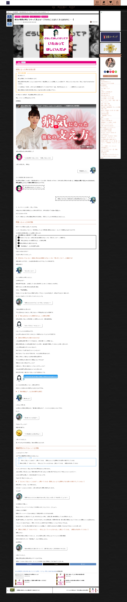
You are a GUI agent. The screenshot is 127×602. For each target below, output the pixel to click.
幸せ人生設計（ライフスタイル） (108, 127)
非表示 (23, 62)
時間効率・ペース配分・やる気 (108, 122)
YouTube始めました (106, 81)
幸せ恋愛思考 (17, 16)
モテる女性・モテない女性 (107, 96)
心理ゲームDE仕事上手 (106, 120)
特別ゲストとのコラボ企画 (107, 83)
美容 (102, 117)
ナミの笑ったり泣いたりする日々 (109, 156)
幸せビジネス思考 (104, 118)
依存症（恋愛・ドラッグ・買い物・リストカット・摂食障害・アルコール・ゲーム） (110, 142)
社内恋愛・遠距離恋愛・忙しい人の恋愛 (110, 107)
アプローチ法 (104, 86)
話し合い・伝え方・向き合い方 (108, 132)
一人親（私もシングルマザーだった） (110, 154)
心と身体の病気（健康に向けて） (109, 139)
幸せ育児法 (103, 152)
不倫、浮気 (103, 108)
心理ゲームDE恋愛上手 (106, 91)
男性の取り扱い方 (105, 95)
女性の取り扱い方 (25, 16)
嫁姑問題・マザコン (107, 115)
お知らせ (102, 79)
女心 (102, 90)
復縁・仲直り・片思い (106, 105)
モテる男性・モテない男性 (35, 16)
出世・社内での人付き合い (107, 125)
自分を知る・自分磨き (106, 130)
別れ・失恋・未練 (105, 103)
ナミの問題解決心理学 (106, 129)
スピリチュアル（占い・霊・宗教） (109, 149)
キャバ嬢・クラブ (105, 88)
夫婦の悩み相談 (45, 16)
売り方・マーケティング (107, 124)
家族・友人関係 (105, 151)
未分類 (101, 157)
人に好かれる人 (105, 134)
